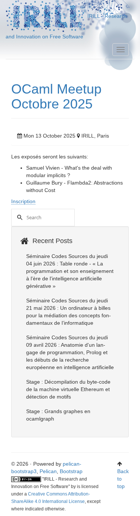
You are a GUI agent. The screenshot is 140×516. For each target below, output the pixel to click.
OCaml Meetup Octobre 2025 (56, 96)
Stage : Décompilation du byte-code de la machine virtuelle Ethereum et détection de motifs (68, 389)
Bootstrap (71, 471)
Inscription (23, 201)
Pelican (48, 471)
